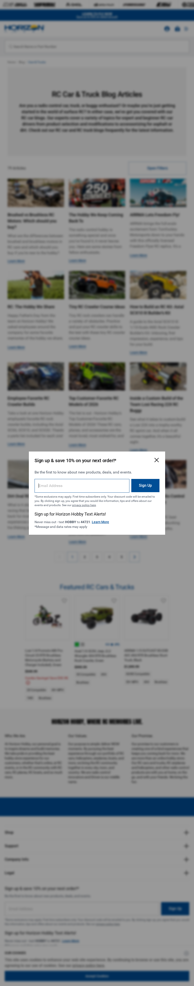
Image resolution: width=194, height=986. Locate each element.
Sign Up (145, 485)
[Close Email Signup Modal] (156, 460)
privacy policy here (84, 505)
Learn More (100, 522)
